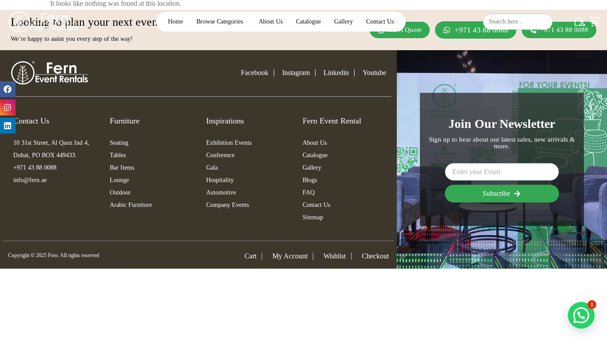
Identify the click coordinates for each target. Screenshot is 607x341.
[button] (581, 315)
